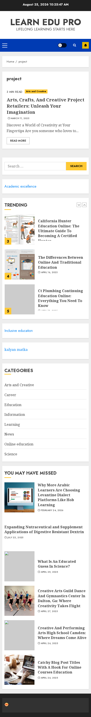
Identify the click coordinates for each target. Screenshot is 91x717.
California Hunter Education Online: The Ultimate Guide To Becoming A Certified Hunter (58, 231)
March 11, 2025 (20, 118)
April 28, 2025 (49, 572)
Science (10, 454)
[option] (45, 231)
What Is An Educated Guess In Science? (57, 564)
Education (12, 404)
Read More (18, 141)
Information (14, 414)
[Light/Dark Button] (62, 45)
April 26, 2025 (49, 643)
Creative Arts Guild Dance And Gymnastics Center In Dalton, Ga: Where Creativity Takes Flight (61, 598)
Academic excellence (20, 186)
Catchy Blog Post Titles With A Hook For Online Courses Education (59, 667)
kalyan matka (16, 349)
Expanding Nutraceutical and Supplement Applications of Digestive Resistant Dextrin (44, 529)
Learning (12, 424)
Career (10, 394)
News (9, 434)
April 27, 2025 (49, 611)
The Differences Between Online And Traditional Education (60, 262)
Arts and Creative (36, 91)
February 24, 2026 (52, 510)
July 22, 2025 (15, 537)
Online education (18, 444)
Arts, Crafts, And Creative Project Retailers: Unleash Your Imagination (45, 106)
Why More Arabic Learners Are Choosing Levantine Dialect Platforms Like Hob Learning (59, 495)
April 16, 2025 (49, 272)
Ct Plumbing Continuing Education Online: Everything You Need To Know (60, 298)
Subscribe (85, 45)
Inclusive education (18, 330)
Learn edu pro (45, 22)
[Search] (74, 45)
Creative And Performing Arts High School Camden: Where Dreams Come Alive (62, 633)
